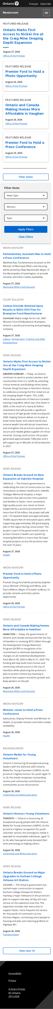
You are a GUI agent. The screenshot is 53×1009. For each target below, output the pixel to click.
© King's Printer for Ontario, (16, 993)
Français (33, 3)
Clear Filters (26, 236)
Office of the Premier (14, 55)
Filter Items (26, 177)
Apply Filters (25, 229)
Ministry (11, 206)
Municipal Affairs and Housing (19, 287)
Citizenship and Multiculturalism (20, 794)
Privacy (12, 980)
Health (6, 554)
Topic (9, 218)
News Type (12, 195)
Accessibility (14, 973)
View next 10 (27, 950)
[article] (27, 269)
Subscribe (45, 3)
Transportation (11, 934)
